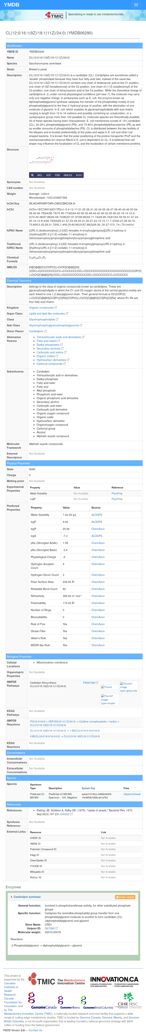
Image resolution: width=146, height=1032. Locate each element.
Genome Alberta (112, 1017)
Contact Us (35, 1030)
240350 (65, 814)
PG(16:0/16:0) (37, 721)
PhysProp (117, 493)
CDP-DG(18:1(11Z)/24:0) (61, 721)
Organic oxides (46, 356)
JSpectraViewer (132, 794)
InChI (79, 175)
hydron (113, 721)
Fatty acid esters (47, 341)
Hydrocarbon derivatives (52, 360)
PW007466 (89, 682)
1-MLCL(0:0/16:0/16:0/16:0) (85, 730)
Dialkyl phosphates (48, 344)
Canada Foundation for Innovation (13, 1002)
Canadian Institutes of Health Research (11, 988)
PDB (57, 175)
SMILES (68, 175)
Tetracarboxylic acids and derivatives (59, 337)
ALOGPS (96, 515)
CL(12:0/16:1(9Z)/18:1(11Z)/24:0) (48, 725)
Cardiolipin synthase (27, 897)
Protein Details (126, 897)
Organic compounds (41, 307)
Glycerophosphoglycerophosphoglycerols (54, 325)
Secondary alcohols (49, 348)
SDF (48, 175)
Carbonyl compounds (50, 363)
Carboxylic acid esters (50, 352)
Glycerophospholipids (42, 319)
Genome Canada (90, 1017)
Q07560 (50, 928)
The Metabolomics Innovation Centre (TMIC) (28, 1011)
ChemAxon (98, 529)
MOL (39, 175)
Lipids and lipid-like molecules (47, 313)
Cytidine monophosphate (92, 721)
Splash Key (88, 788)
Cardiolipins (36, 331)
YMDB (11, 5)
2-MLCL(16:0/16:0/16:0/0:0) (45, 736)
